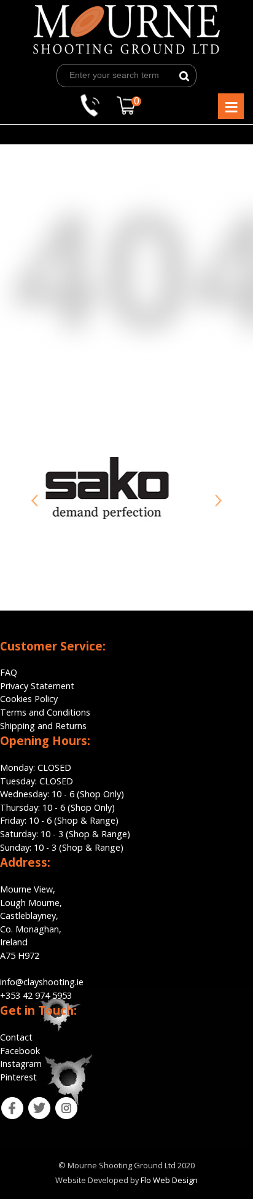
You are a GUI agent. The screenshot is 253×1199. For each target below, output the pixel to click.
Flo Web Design (169, 1179)
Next (218, 500)
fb (4, 1104)
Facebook (20, 1050)
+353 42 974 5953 (36, 995)
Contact (16, 1037)
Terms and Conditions (45, 712)
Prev (34, 500)
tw (31, 1104)
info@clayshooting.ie (42, 982)
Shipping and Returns (43, 726)
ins (58, 1104)
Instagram (21, 1063)
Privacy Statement (37, 686)
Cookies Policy (29, 699)
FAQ (8, 672)
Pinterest (18, 1077)
